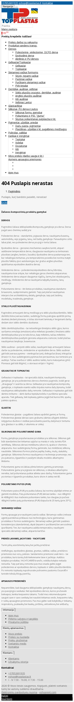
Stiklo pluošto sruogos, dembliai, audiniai (38, 92)
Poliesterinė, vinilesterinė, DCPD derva (36, 52)
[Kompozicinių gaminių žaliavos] (20, 22)
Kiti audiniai (21, 99)
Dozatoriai (21, 145)
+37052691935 (9, 3)
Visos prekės (15, 633)
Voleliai (19, 142)
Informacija (8, 610)
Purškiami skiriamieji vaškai (30, 82)
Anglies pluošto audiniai (28, 95)
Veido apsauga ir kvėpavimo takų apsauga (38, 162)
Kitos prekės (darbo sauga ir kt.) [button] (26, 155)
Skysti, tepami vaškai (26, 75)
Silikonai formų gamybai (28, 112)
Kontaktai (47, 3)
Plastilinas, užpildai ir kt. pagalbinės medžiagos (41, 129)
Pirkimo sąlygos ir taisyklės (23, 618)
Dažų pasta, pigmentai (28, 126)
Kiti (17, 149)
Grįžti (4, 202)
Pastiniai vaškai (23, 79)
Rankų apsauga (24, 169)
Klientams (8, 653)
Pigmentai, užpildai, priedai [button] (23, 122)
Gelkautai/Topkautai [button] (19, 62)
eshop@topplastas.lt (30, 3)
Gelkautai (20, 65)
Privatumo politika (18, 622)
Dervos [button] (12, 48)
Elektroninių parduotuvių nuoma (19, 692)
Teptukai (20, 139)
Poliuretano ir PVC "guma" (30, 115)
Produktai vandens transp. (22, 45)
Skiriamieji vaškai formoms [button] (23, 72)
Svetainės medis (17, 643)
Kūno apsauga (23, 165)
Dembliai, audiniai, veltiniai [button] (23, 89)
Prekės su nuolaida (18, 637)
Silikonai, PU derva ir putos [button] (23, 109)
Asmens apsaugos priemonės (24, 159)
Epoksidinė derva (24, 55)
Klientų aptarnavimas (13, 628)
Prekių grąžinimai (17, 640)
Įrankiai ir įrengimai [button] (18, 136)
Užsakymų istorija (18, 661)
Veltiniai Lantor (23, 102)
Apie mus (13, 172)
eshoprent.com (47, 692)
